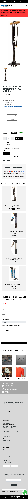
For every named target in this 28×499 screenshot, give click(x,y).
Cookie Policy (14, 465)
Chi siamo (5, 449)
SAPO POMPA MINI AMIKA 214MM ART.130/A (14, 232)
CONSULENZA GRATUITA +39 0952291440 (11, 382)
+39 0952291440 (6, 436)
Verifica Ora (14, 132)
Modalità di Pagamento (8, 456)
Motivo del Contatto (7, 330)
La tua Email (9, 478)
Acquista (19, 138)
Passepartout (17, 496)
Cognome (4, 309)
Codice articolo (5, 319)
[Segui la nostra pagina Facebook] (10, 1)
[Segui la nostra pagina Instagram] (12, 1)
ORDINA (6, 153)
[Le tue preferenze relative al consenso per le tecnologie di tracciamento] (1, 374)
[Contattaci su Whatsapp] (14, 1)
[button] (14, 43)
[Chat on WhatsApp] (24, 492)
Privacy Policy (6, 465)
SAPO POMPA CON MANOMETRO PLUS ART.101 (14, 206)
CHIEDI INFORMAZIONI (8, 392)
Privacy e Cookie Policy (8, 462)
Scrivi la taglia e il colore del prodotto (11, 325)
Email (3, 314)
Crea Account (6, 451)
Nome (4, 303)
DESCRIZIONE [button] (7, 161)
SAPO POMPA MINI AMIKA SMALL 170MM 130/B (14, 259)
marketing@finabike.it (7, 440)
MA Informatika (20, 497)
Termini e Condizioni (7, 460)
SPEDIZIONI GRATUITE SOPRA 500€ (11, 388)
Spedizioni (5, 458)
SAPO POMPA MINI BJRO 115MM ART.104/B (14, 285)
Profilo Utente (6, 454)
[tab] (13, 161)
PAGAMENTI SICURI (9, 385)
